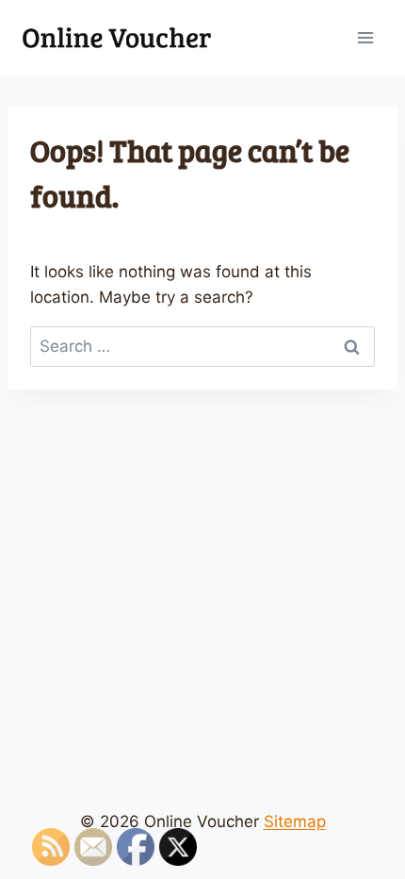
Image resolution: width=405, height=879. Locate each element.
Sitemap (295, 821)
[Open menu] (365, 37)
